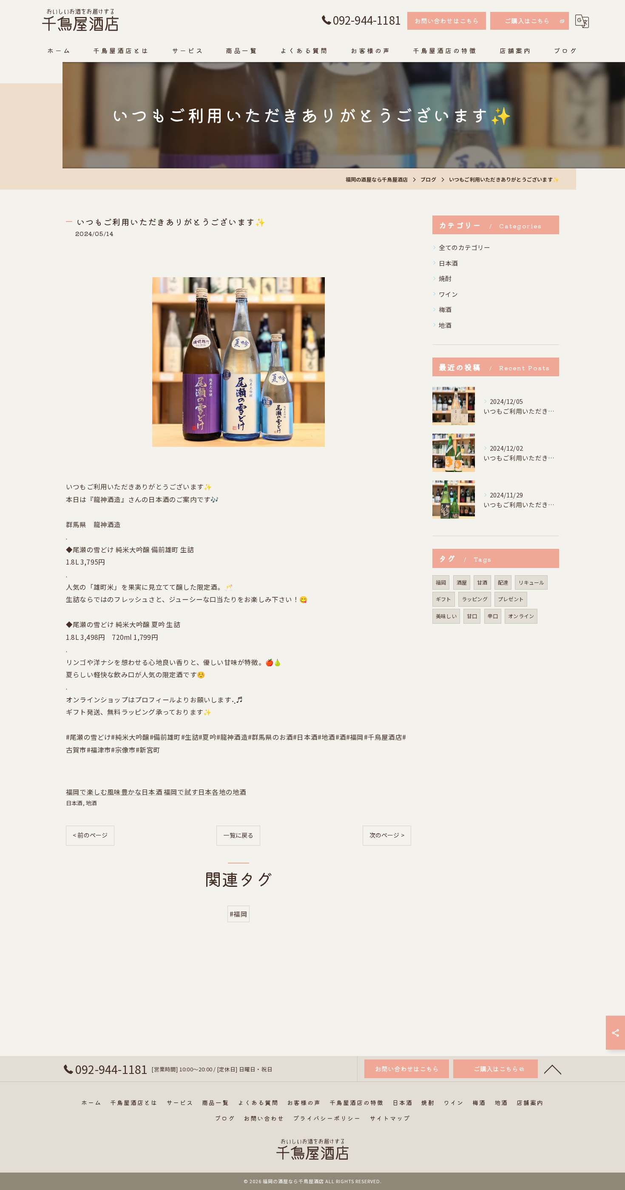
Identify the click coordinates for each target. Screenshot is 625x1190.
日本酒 (74, 803)
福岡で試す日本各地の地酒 (205, 791)
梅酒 (445, 309)
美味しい (446, 615)
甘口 (472, 615)
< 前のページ (90, 835)
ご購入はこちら (527, 20)
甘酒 (482, 582)
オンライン (521, 615)
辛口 (493, 615)
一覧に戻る (238, 835)
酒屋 (462, 582)
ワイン (448, 294)
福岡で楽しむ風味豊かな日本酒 (114, 791)
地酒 (91, 803)
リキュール (531, 582)
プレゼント (511, 598)
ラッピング (475, 598)
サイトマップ (389, 1118)
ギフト (444, 598)
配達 (503, 582)
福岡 (441, 582)
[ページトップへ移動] (552, 1068)
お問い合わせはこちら (447, 20)
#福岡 (238, 913)
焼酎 (445, 278)
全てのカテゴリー (465, 247)
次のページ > (386, 835)
